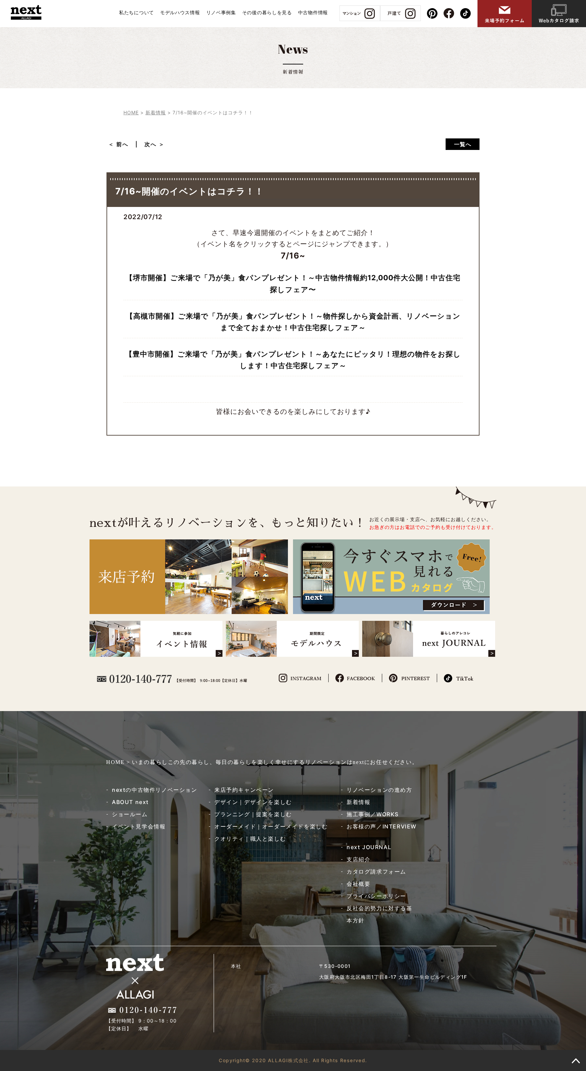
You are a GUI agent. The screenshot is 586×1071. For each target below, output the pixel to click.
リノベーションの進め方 (379, 789)
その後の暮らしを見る (267, 12)
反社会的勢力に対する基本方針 (379, 914)
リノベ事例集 (221, 12)
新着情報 (358, 802)
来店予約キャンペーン (244, 789)
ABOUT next (130, 802)
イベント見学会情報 (138, 826)
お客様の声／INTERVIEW (382, 826)
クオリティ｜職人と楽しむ (250, 838)
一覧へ (462, 144)
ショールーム (130, 814)
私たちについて (136, 12)
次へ (150, 144)
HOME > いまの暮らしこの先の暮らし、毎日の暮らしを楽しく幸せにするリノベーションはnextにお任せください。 (262, 762)
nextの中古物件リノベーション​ (154, 789)
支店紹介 (358, 859)
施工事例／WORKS (373, 814)
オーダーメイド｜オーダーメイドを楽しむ (271, 826)
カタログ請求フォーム (376, 871)
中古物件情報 (313, 12)
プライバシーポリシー (376, 896)
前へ (125, 144)
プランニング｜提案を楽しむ (253, 814)
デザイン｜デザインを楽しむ (253, 802)
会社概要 (358, 883)
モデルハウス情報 (180, 12)
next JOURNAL (369, 847)
